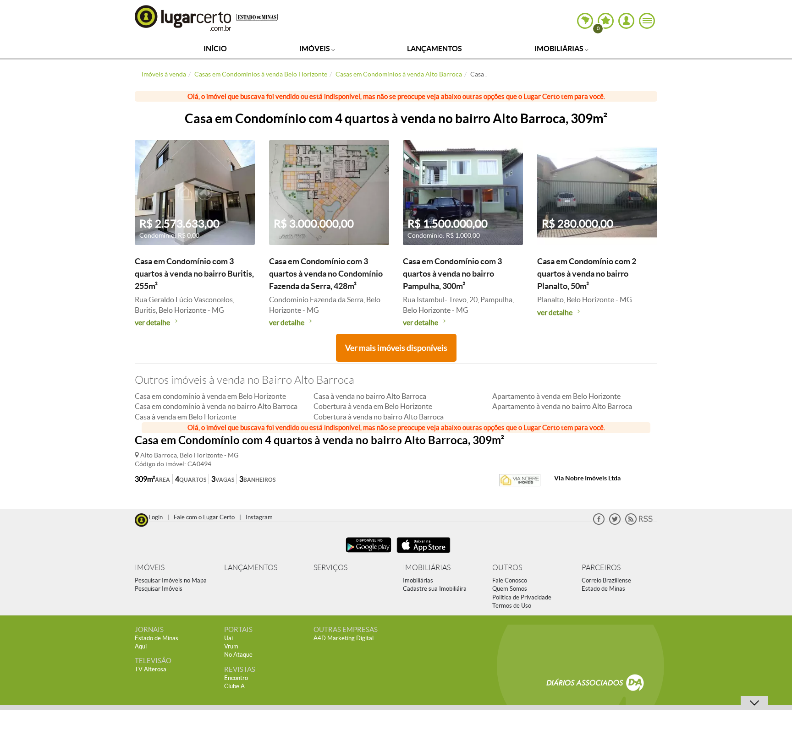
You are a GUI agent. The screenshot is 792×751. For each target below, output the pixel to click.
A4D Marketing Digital (344, 638)
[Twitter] (615, 522)
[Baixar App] (368, 553)
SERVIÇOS (330, 567)
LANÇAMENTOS (250, 567)
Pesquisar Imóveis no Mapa (171, 580)
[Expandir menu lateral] (647, 21)
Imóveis (315, 48)
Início (215, 48)
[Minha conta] (626, 21)
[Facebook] (599, 522)
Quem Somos (509, 588)
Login (155, 517)
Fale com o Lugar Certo (204, 517)
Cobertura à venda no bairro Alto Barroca (379, 417)
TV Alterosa (150, 669)
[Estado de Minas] (257, 16)
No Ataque (238, 654)
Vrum (231, 646)
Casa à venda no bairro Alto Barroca (370, 396)
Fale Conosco (509, 580)
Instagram (259, 517)
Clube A (234, 686)
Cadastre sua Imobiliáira (435, 588)
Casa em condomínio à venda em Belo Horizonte (210, 396)
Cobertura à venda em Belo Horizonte (373, 406)
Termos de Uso (511, 605)
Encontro (236, 678)
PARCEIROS (601, 567)
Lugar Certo (183, 18)
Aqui (141, 646)
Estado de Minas (603, 588)
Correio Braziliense (606, 580)
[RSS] (639, 522)
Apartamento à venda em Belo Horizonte (556, 396)
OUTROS (507, 567)
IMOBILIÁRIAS (427, 567)
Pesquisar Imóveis (158, 588)
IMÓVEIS (150, 567)
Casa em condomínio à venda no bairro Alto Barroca (216, 406)
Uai (228, 638)
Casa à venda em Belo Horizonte (185, 417)
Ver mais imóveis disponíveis (396, 348)
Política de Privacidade (521, 597)
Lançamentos (434, 48)
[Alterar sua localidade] (585, 21)
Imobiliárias (559, 48)
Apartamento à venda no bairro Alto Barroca (562, 406)
